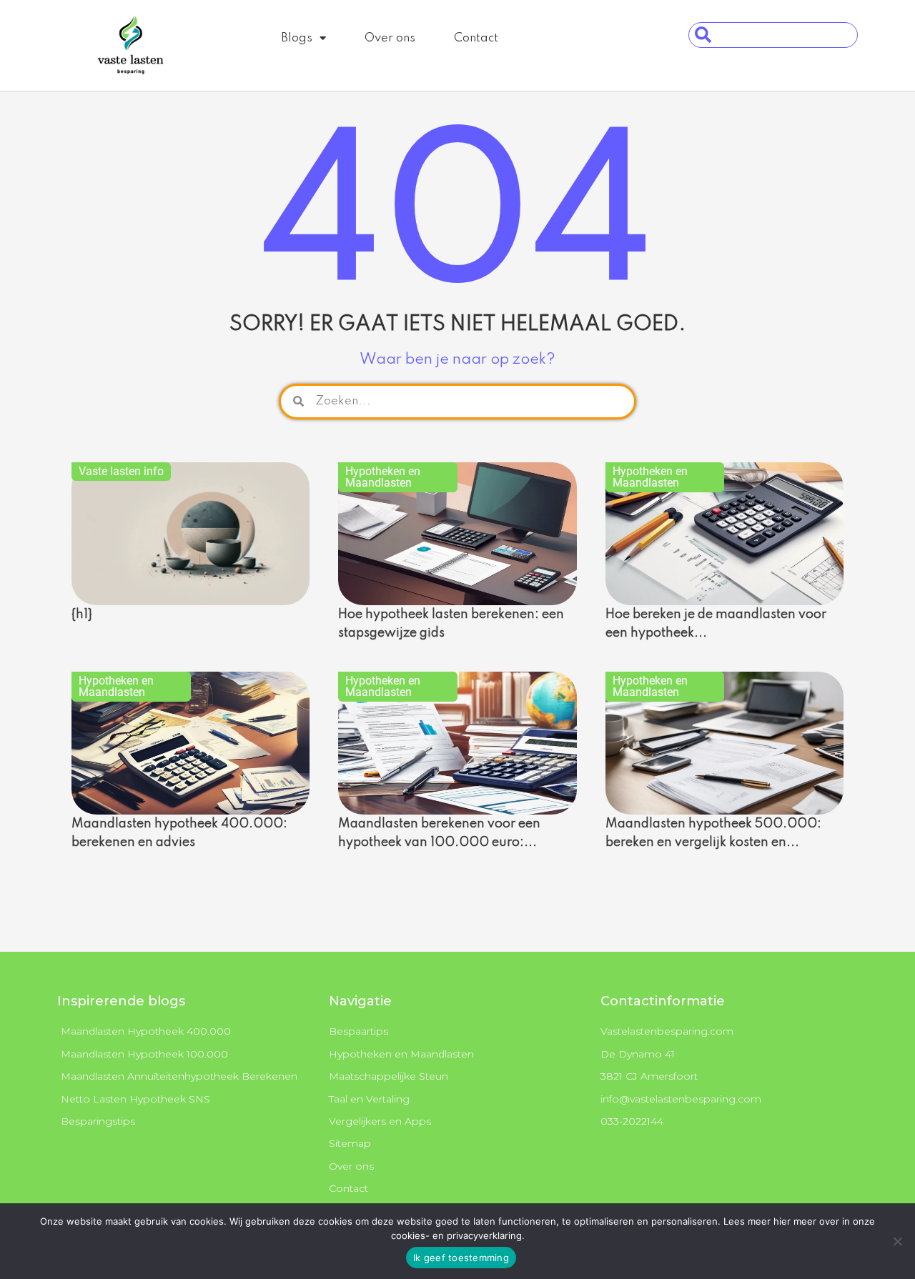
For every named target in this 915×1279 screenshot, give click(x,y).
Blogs (296, 38)
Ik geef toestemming (461, 1257)
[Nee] (897, 1241)
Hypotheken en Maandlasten (382, 476)
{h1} (81, 614)
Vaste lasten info (121, 471)
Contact (476, 38)
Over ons (390, 38)
